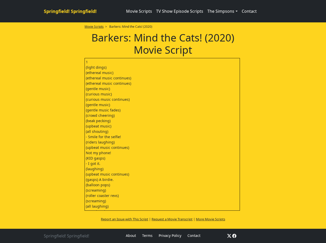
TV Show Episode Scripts (179, 11)
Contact (249, 11)
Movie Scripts (139, 11)
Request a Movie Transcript (172, 219)
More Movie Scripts (210, 219)
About (131, 235)
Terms (147, 235)
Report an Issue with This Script (124, 219)
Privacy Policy (170, 235)
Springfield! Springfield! (70, 11)
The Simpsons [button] (220, 11)
